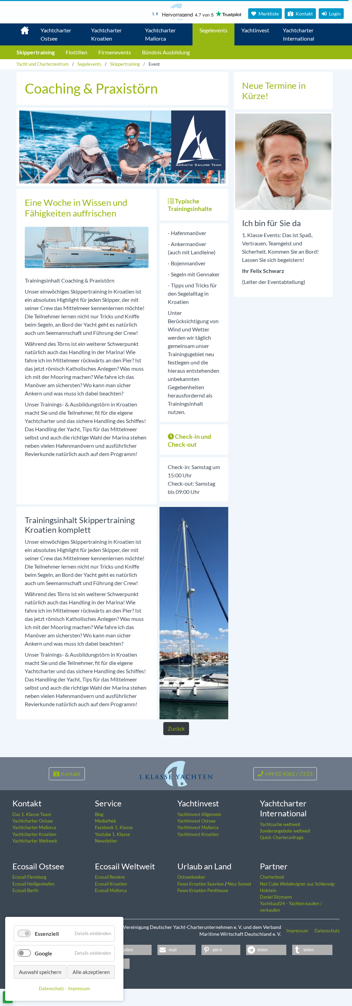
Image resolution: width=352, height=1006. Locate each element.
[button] (129, 950)
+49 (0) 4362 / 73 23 (288, 773)
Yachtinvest (255, 30)
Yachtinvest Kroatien (198, 834)
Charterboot (272, 877)
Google (43, 953)
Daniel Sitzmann (276, 897)
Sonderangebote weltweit (285, 831)
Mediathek (105, 821)
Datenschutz (327, 930)
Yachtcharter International (298, 34)
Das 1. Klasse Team (31, 814)
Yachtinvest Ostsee (196, 821)
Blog (99, 814)
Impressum (297, 930)
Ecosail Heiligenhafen (33, 884)
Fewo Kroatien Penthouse (202, 890)
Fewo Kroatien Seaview (201, 884)
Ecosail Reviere (110, 877)
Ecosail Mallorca (111, 890)
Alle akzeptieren (91, 972)
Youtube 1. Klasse (112, 834)
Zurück (176, 728)
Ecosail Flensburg (29, 877)
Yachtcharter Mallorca (160, 34)
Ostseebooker (191, 877)
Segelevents (213, 30)
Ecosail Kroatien (111, 884)
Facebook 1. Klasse (114, 827)
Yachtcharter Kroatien (106, 34)
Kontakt (304, 14)
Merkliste (268, 14)
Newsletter (106, 841)
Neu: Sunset (239, 884)
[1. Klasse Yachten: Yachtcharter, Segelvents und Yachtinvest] (176, 773)
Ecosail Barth (25, 890)
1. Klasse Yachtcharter (21, 27)
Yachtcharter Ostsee (56, 34)
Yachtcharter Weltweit (34, 841)
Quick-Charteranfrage (282, 837)
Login (334, 14)
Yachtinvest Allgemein (199, 814)
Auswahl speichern (40, 972)
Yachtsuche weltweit (280, 824)
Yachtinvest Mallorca (198, 827)
